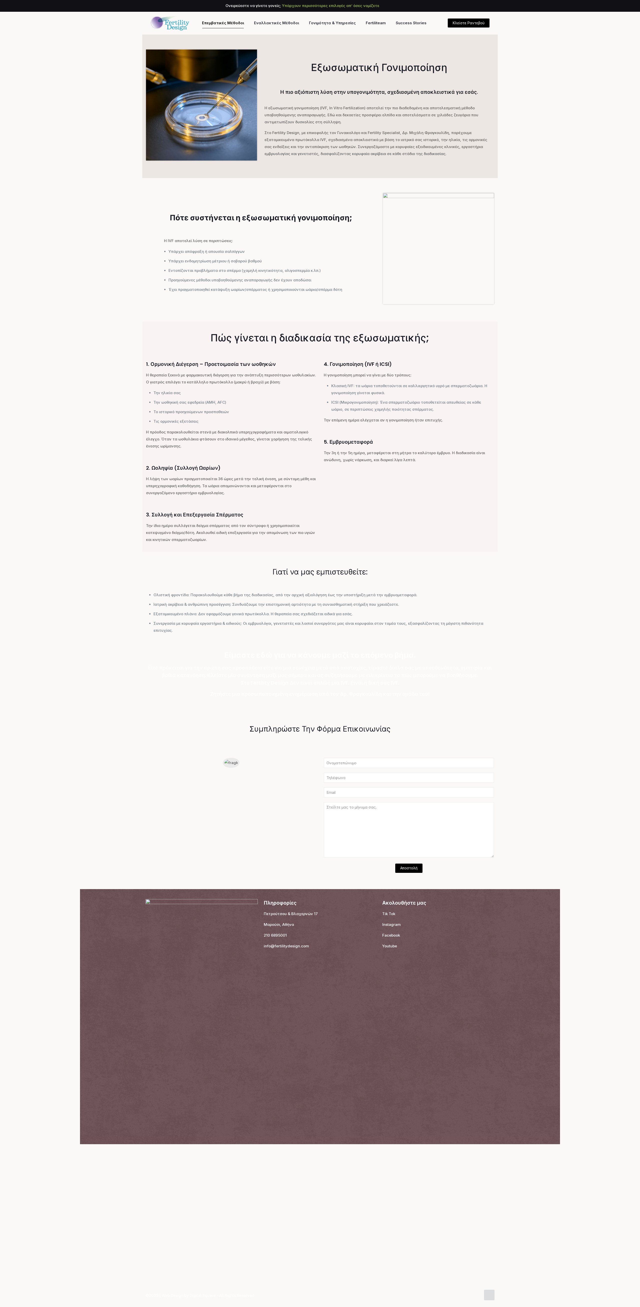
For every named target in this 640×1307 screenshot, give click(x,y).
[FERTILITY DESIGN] (170, 23)
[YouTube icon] (474, 6)
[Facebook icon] (468, 6)
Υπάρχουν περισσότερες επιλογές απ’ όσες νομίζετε (330, 5)
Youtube (389, 946)
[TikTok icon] (486, 6)
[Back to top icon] (489, 1295)
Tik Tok (388, 913)
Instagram (391, 924)
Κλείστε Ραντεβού (468, 23)
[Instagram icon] (480, 6)
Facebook (391, 935)
